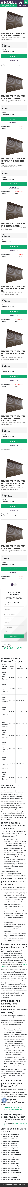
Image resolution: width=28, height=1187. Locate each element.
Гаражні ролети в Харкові (10, 1147)
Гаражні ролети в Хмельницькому (13, 1140)
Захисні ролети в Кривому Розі (13, 1109)
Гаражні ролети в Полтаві (10, 1136)
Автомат (13, 614)
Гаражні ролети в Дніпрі (10, 1143)
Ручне (7, 614)
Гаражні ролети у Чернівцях (11, 1170)
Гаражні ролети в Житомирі (11, 1141)
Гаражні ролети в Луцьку (10, 1177)
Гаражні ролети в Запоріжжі (11, 1149)
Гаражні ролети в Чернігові (11, 1167)
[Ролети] (14, 2)
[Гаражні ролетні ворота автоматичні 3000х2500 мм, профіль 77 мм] (14, 468)
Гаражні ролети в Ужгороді (11, 1163)
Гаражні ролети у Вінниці (10, 1161)
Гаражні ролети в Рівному (10, 1165)
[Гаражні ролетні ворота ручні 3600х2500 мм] (14, 533)
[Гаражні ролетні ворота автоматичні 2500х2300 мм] (14, 146)
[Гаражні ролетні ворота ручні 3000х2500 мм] (14, 211)
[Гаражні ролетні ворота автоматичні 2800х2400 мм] (14, 273)
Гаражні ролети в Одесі (10, 1145)
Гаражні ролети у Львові (10, 1158)
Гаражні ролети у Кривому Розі (13, 1107)
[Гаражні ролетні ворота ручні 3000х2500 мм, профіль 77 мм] (14, 403)
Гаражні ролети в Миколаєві (11, 1152)
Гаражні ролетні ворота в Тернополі (13, 1176)
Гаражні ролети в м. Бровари (11, 1168)
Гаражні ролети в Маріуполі (11, 1159)
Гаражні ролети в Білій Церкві (11, 1179)
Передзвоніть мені (8, 6)
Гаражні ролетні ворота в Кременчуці (14, 1156)
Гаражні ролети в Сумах (10, 1138)
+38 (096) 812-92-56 (18, 1123)
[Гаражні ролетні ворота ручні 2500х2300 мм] (14, 20)
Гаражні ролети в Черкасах (11, 1134)
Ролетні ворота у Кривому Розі (13, 1111)
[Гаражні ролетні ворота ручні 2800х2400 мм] (14, 83)
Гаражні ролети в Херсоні (10, 1150)
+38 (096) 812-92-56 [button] (12, 648)
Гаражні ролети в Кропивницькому (13, 1154)
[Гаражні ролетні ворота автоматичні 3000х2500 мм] (14, 338)
